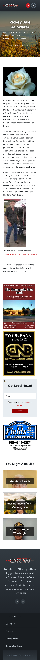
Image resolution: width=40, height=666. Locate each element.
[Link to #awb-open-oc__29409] (33, 5)
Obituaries (21, 38)
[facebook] (17, 601)
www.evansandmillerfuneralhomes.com (20, 254)
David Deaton (13, 35)
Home (11, 45)
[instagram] (23, 601)
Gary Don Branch (20, 481)
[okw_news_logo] (11, 4)
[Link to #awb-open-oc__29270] (28, 5)
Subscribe (20, 411)
